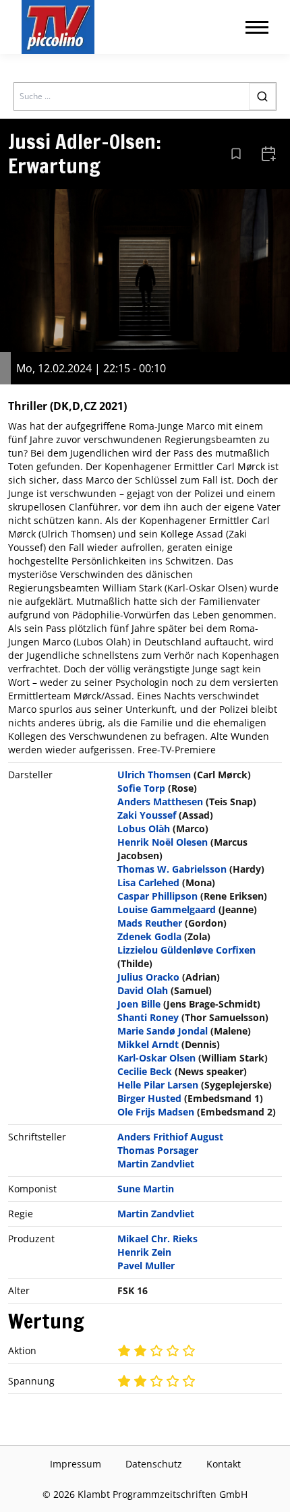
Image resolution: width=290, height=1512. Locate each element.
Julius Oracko (148, 976)
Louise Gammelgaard (166, 909)
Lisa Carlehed (148, 882)
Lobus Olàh (143, 828)
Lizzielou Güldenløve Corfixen (186, 949)
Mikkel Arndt (148, 1044)
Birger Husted (149, 1098)
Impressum (75, 1463)
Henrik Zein (144, 1252)
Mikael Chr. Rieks (157, 1238)
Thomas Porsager (157, 1150)
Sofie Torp (141, 788)
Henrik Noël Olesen (162, 842)
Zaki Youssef (146, 815)
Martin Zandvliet (155, 1163)
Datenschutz (153, 1463)
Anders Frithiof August (170, 1136)
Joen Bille (139, 1003)
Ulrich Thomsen (154, 774)
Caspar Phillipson (157, 896)
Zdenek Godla (149, 936)
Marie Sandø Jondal (162, 1030)
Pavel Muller (146, 1265)
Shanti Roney (148, 1017)
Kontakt (223, 1463)
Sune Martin (145, 1188)
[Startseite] (58, 27)
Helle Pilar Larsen (157, 1084)
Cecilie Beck (144, 1071)
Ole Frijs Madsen (155, 1111)
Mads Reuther (149, 923)
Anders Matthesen (160, 801)
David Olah (142, 990)
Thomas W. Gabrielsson (172, 869)
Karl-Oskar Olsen (156, 1057)
